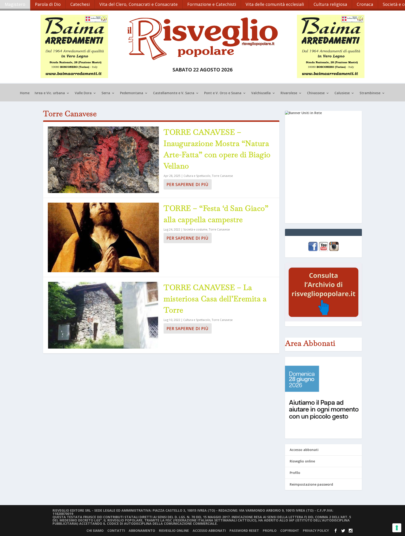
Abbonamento (142, 530)
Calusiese (342, 93)
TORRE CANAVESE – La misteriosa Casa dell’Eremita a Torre (215, 299)
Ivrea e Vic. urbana (50, 93)
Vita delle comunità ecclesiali (275, 4)
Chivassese (316, 93)
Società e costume (195, 229)
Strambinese (370, 93)
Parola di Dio (48, 4)
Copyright (289, 530)
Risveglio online (302, 461)
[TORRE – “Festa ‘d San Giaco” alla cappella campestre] (103, 237)
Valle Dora (83, 93)
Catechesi (80, 4)
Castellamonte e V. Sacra (173, 93)
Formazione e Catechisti (211, 4)
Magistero (15, 4)
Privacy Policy (316, 530)
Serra (105, 93)
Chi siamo (95, 530)
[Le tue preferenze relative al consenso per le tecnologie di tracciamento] (396, 527)
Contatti (116, 530)
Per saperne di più (187, 184)
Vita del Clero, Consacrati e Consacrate (138, 4)
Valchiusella (261, 93)
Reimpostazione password (311, 484)
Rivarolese (289, 93)
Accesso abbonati (304, 449)
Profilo (295, 472)
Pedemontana (131, 93)
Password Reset (244, 530)
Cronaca (365, 4)
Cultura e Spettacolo (197, 176)
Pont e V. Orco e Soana (222, 93)
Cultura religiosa (330, 4)
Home (25, 93)
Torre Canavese (222, 176)
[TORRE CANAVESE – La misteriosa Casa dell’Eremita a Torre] (103, 315)
